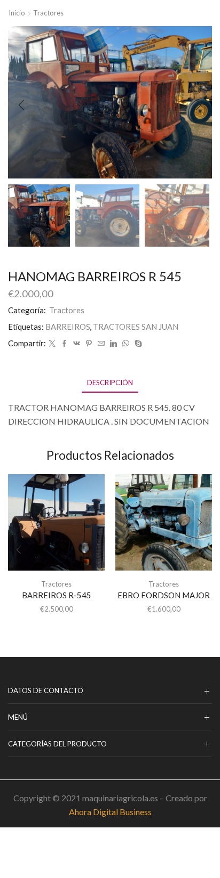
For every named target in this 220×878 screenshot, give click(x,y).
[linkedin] (113, 343)
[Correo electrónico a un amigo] (101, 343)
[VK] (76, 343)
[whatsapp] (126, 343)
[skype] (137, 343)
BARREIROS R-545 (56, 595)
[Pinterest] (89, 343)
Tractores (48, 13)
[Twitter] (52, 343)
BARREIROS (67, 326)
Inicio (17, 13)
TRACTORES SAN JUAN (135, 326)
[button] (21, 105)
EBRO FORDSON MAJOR (163, 595)
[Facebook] (64, 343)
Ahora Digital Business (110, 812)
